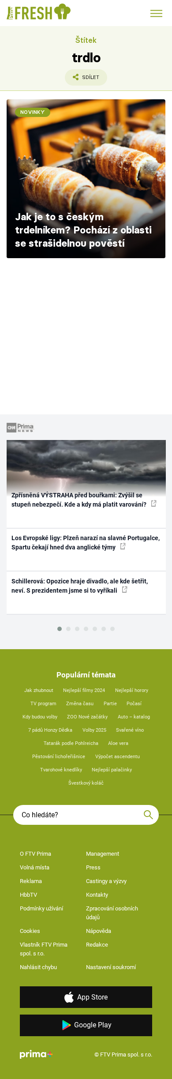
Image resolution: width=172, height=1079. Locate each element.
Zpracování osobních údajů (112, 913)
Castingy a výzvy (106, 881)
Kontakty (97, 894)
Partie (110, 704)
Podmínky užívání (41, 908)
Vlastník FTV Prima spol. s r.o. (43, 949)
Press (93, 867)
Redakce (97, 944)
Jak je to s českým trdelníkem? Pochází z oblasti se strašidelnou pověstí (83, 230)
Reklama (31, 881)
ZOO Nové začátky (87, 717)
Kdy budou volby (39, 717)
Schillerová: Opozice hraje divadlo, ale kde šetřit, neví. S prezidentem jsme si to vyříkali (79, 586)
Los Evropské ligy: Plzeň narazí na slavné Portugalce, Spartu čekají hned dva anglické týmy (85, 542)
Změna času (79, 704)
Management (102, 853)
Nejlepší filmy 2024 (84, 690)
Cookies (30, 931)
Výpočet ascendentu (117, 756)
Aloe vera (118, 743)
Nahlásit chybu (38, 967)
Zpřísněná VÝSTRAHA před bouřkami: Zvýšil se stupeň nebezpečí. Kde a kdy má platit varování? (79, 500)
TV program (43, 704)
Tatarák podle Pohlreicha (71, 743)
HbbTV (28, 894)
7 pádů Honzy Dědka (50, 730)
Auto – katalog (134, 717)
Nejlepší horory (131, 690)
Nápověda (98, 931)
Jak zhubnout (38, 690)
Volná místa (34, 867)
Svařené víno (130, 730)
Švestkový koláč (86, 783)
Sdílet (82, 80)
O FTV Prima (35, 853)
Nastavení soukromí (111, 967)
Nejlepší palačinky (112, 770)
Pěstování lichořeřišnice (58, 756)
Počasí (134, 704)
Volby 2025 (94, 730)
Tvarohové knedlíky (61, 770)
